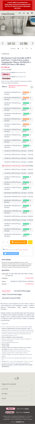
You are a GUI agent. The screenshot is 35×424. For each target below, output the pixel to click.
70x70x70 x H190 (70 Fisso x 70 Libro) (15, 154)
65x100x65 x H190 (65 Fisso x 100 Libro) (13, 146)
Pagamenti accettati (9, 384)
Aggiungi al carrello (20, 242)
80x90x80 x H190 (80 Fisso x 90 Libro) (12, 206)
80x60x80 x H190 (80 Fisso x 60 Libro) (15, 193)
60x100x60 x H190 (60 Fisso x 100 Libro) (13, 114)
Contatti (4, 394)
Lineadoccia (29, 284)
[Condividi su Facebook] (22, 48)
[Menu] (24, 13)
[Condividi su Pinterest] (27, 48)
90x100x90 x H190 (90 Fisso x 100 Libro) (13, 235)
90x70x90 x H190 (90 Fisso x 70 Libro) (15, 220)
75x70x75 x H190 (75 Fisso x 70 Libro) (15, 173)
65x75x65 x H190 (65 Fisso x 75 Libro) (12, 130)
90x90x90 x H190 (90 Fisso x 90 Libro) (12, 230)
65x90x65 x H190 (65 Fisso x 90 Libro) (12, 141)
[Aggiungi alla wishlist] (30, 242)
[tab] (6, 291)
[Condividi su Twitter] (18, 48)
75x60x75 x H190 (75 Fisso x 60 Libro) (15, 169)
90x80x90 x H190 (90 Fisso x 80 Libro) (12, 224)
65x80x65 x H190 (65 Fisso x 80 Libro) (12, 136)
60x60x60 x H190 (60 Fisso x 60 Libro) (12, 93)
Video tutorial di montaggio (12, 294)
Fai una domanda (11, 253)
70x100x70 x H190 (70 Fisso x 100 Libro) (15, 166)
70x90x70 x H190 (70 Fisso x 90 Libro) (15, 162)
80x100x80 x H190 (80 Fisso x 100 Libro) (13, 212)
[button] (17, 87)
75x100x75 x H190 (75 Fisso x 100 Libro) (13, 188)
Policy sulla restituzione (22, 249)
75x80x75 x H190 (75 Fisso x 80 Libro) (12, 178)
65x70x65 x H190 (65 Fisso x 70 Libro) (12, 125)
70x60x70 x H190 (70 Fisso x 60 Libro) (15, 151)
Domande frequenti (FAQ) (11, 298)
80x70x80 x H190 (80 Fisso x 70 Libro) (15, 196)
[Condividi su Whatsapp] (31, 48)
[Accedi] (28, 13)
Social (4, 398)
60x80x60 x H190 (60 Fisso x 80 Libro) (12, 104)
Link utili (5, 389)
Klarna (5, 74)
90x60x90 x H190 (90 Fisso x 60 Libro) (15, 216)
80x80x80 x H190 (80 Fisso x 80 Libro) (12, 201)
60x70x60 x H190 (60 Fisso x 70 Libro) (12, 98)
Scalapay (27, 412)
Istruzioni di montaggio (22, 291)
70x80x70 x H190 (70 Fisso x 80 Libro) (15, 158)
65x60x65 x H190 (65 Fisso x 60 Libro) (12, 120)
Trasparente (29, 278)
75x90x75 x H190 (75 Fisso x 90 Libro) (12, 183)
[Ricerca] (20, 13)
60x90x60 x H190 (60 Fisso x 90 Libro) (12, 109)
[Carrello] (32, 13)
